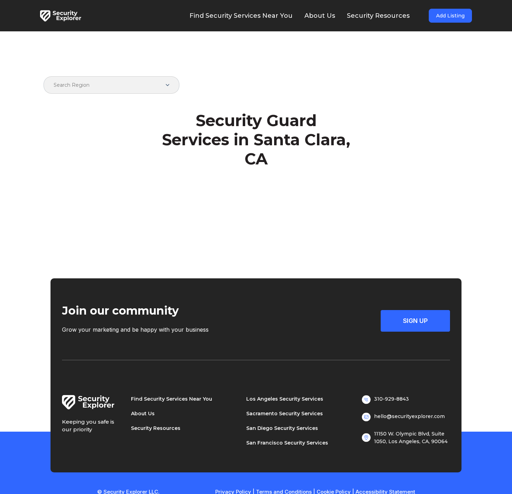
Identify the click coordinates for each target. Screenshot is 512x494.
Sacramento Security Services (284, 413)
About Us (143, 413)
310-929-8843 (391, 399)
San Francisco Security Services (287, 443)
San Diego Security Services (282, 428)
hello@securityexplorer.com (409, 416)
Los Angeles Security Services (284, 399)
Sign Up (415, 320)
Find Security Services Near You (171, 399)
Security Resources (155, 428)
